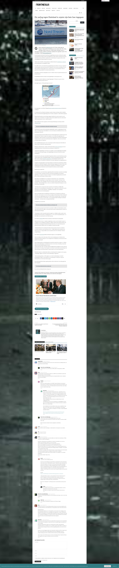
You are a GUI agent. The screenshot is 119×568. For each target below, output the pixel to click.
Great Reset (70, 8)
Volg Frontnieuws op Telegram (42, 308)
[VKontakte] (83, 0)
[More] (64, 318)
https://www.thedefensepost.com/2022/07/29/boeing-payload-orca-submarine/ (52, 473)
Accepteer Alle (114, 566)
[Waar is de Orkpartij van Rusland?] (40, 347)
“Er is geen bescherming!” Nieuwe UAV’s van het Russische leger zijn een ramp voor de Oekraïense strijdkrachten (59, 325)
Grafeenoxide (65, 8)
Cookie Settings (107, 566)
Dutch (104, 0)
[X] (43, 318)
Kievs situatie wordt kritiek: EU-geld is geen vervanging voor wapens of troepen (62, 352)
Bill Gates (43, 8)
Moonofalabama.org (47, 53)
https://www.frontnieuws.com (44, 331)
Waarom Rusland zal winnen (79, 39)
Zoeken (82, 22)
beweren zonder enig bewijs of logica (55, 108)
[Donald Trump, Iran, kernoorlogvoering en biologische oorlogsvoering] (71, 77)
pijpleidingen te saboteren (61, 61)
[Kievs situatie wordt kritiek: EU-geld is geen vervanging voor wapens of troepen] (62, 347)
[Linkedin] (52, 318)
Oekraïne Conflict (42, 10)
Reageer (41, 369)
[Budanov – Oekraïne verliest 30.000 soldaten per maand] (51, 347)
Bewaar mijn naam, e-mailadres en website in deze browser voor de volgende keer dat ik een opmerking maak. (50, 558)
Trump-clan (53, 10)
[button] (83, 8)
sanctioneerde (42, 234)
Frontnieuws (43, 330)
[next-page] (36, 355)
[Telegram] (82, 0)
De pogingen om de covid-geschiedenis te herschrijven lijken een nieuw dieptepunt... (79, 63)
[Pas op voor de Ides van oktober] (71, 45)
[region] (59, 566)
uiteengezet (48, 47)
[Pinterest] (56, 318)
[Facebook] (41, 318)
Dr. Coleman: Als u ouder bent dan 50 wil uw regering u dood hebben (41, 324)
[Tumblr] (58, 318)
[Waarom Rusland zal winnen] (71, 40)
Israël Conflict (76, 8)
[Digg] (62, 318)
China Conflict (48, 8)
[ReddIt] (54, 318)
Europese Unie (60, 8)
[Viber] (60, 318)
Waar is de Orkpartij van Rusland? (39, 351)
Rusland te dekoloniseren (47, 158)
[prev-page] (35, 355)
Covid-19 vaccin (54, 8)
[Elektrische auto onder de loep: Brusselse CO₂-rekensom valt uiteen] (71, 30)
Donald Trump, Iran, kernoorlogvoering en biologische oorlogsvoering (79, 77)
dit (38, 169)
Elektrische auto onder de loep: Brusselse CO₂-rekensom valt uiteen (79, 30)
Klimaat (36, 10)
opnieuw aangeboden (58, 146)
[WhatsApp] (49, 318)
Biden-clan (39, 8)
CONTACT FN (58, 10)
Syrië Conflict (48, 10)
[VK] (47, 318)
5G (35, 8)
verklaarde (41, 218)
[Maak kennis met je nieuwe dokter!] (71, 58)
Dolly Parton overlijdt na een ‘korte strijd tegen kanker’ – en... (79, 68)
